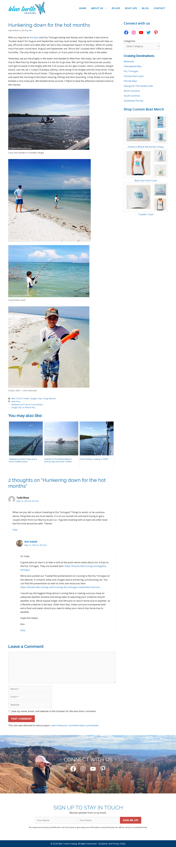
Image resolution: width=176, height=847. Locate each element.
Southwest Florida (133, 100)
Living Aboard (49, 398)
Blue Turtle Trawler (20, 398)
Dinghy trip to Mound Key (23, 407)
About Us (97, 8)
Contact (159, 8)
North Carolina (132, 90)
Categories (129, 41)
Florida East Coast (133, 76)
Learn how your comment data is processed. (75, 725)
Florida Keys (130, 80)
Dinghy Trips (36, 398)
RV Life (116, 8)
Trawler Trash (145, 214)
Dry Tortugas (131, 71)
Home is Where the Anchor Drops (146, 146)
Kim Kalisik (30, 541)
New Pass (15, 401)
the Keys (34, 37)
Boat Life (131, 8)
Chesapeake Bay (132, 66)
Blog (145, 8)
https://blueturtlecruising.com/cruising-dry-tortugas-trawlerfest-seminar (60, 587)
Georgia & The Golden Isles (138, 85)
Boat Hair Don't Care (146, 180)
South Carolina (132, 95)
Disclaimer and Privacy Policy (112, 843)
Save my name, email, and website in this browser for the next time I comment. (53, 711)
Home (82, 8)
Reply (15, 529)
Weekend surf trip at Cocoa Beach (27, 404)
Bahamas (129, 61)
